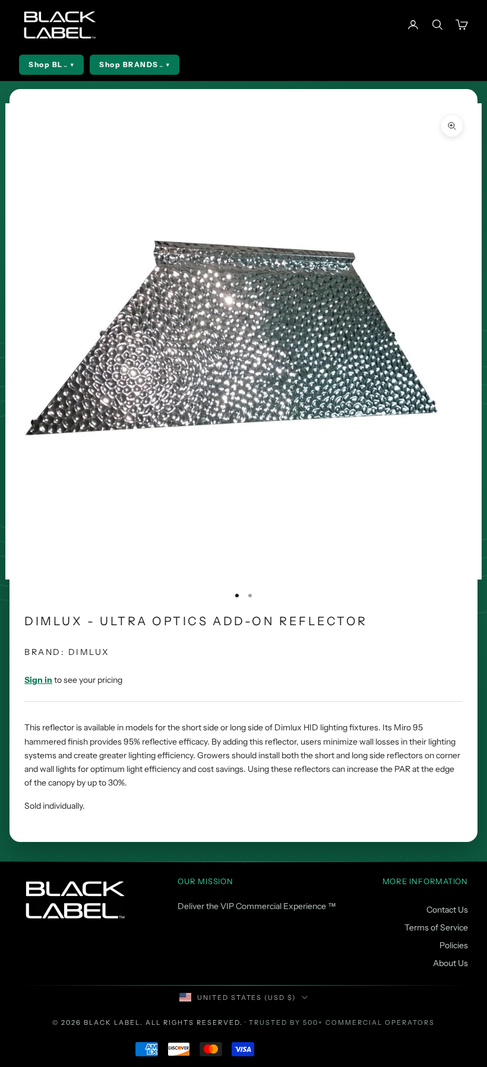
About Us (450, 963)
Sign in (38, 680)
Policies (453, 945)
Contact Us (447, 909)
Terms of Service (436, 927)
